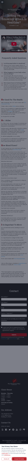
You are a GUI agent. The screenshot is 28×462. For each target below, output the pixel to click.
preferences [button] (7, 455)
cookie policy (5, 453)
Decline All (6, 459)
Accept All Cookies (19, 459)
